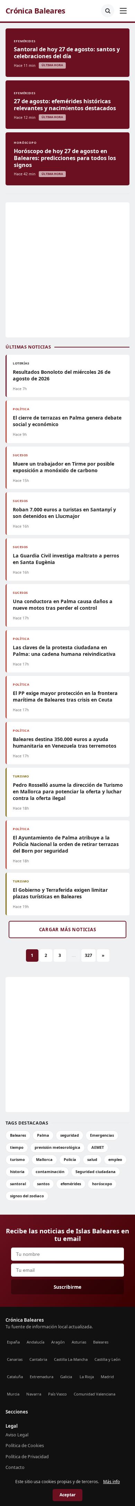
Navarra (33, 1394)
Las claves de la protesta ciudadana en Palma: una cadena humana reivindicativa (64, 650)
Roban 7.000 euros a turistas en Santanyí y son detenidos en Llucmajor (64, 512)
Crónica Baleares (35, 11)
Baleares (18, 1135)
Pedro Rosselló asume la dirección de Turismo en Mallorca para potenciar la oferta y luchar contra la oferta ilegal (68, 791)
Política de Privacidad (27, 1457)
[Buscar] (107, 10)
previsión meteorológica (57, 1147)
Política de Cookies (25, 1445)
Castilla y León (107, 1359)
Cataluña (15, 1376)
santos (43, 1183)
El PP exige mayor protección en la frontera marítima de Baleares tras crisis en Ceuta (65, 696)
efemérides (71, 1183)
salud (92, 1159)
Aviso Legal (17, 1435)
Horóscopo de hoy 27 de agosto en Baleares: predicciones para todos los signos (65, 158)
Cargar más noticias (67, 929)
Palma (43, 1135)
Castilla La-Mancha (71, 1359)
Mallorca (44, 1159)
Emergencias (102, 1135)
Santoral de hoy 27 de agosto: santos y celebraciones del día (67, 52)
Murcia (13, 1394)
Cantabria (38, 1359)
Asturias (79, 1342)
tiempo (17, 1147)
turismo (17, 1159)
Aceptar (67, 1495)
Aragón (58, 1342)
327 (88, 955)
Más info (111, 1482)
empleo (115, 1159)
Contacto (15, 1467)
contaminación (50, 1171)
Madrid (107, 1376)
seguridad (69, 1135)
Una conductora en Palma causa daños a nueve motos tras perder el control (62, 604)
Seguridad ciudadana (95, 1171)
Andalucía (35, 1342)
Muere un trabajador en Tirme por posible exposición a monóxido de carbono (63, 467)
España (13, 1342)
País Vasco (57, 1394)
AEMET (97, 1147)
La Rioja (87, 1376)
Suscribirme (67, 1287)
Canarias (14, 1359)
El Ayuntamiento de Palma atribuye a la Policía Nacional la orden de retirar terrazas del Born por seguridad (66, 844)
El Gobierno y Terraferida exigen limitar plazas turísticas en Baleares (60, 893)
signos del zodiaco (27, 1195)
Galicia (66, 1376)
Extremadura (41, 1376)
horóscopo (102, 1183)
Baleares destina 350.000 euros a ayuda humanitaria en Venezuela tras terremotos (64, 742)
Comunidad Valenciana (94, 1394)
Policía (70, 1159)
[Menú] (123, 10)
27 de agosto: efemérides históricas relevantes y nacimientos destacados (65, 104)
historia (17, 1171)
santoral (18, 1183)
